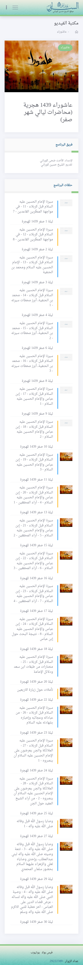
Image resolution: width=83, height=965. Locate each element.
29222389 (56, 961)
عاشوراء (65, 47)
